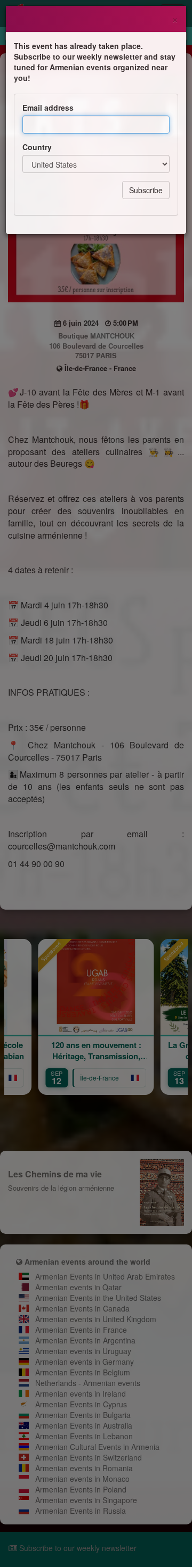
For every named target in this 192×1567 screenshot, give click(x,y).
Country (37, 147)
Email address (48, 107)
